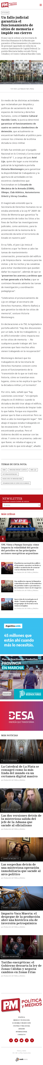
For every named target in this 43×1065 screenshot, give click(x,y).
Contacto (21, 1034)
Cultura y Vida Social (21, 1026)
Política (21, 1017)
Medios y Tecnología (21, 1020)
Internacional (21, 1032)
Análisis (21, 1029)
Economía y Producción (21, 1023)
